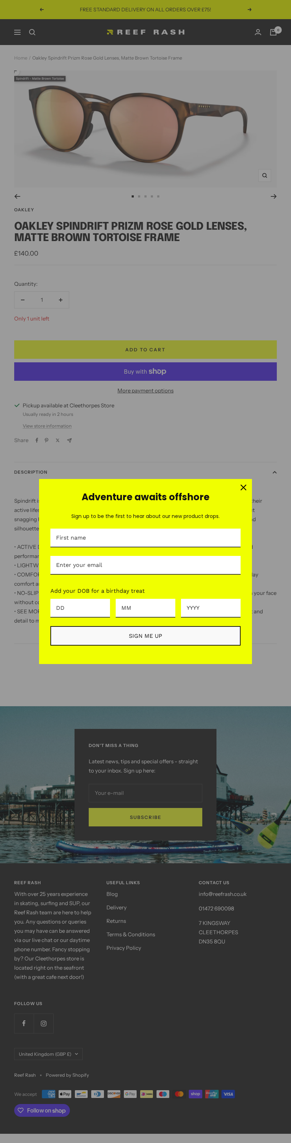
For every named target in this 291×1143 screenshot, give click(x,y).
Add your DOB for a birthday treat (97, 590)
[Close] (243, 487)
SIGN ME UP (145, 635)
